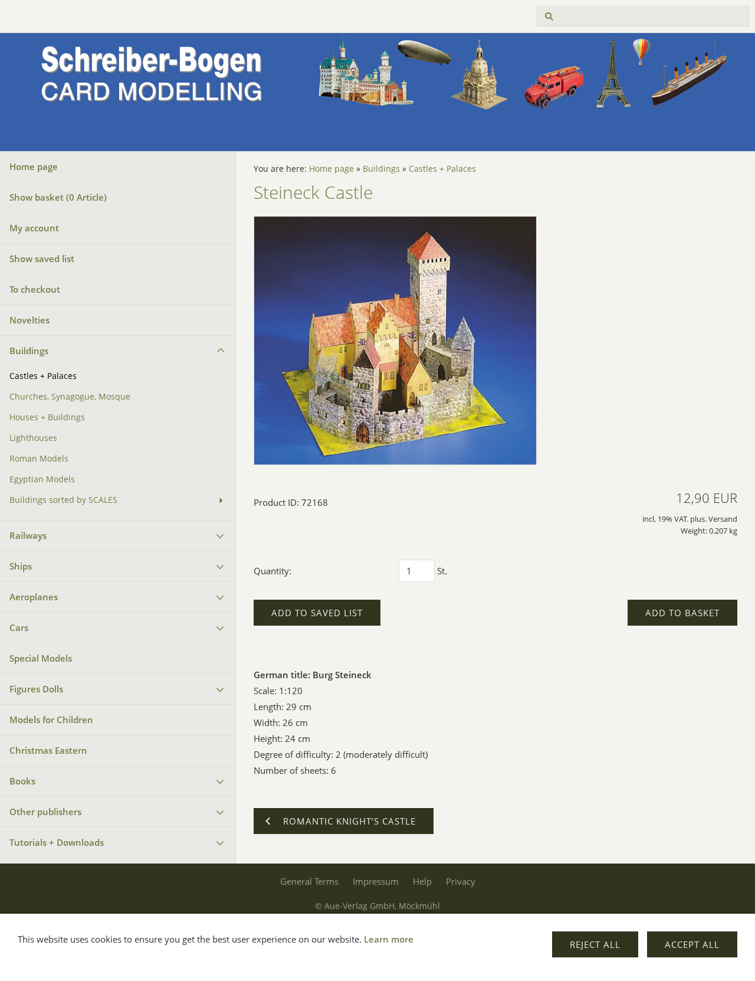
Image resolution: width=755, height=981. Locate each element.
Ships (20, 566)
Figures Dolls (36, 689)
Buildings (28, 351)
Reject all (595, 944)
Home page (33, 166)
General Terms (309, 881)
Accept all (692, 944)
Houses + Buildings (47, 417)
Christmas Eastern (48, 750)
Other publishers (45, 811)
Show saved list (41, 258)
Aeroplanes (33, 597)
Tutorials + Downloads (56, 842)
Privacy (460, 881)
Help (422, 881)
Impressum (376, 881)
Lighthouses (33, 438)
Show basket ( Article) (58, 197)
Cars (18, 627)
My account (34, 228)
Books (22, 781)
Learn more (388, 939)
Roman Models (38, 458)
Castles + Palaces (43, 376)
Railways (28, 535)
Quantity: (272, 571)
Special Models (40, 658)
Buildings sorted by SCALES (63, 500)
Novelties (29, 320)
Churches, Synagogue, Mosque (69, 396)
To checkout (34, 289)
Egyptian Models (42, 479)
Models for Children (51, 719)
